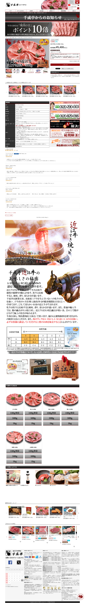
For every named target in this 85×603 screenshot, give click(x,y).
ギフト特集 (10, 37)
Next (78, 92)
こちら (26, 144)
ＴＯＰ (10, 10)
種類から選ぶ (14, 37)
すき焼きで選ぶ (20, 37)
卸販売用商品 (63, 10)
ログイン (71, 0)
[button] (6, 537)
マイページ (71, 3)
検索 (78, 8)
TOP (6, 37)
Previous (6, 92)
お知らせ (74, 10)
